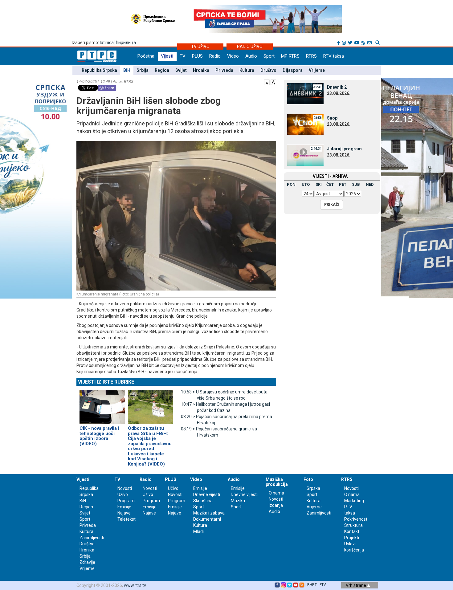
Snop (332, 118)
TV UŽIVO (200, 46)
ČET (330, 184)
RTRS (311, 56)
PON (291, 184)
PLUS (197, 56)
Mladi (198, 531)
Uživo (122, 494)
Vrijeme (317, 70)
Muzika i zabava (209, 513)
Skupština (203, 500)
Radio (215, 56)
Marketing (354, 500)
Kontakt (351, 531)
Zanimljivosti (92, 537)
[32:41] (305, 93)
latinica (107, 42)
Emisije (124, 506)
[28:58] (305, 124)
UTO (306, 184)
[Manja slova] (267, 81)
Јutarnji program (344, 148)
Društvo (268, 70)
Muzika (238, 500)
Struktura (353, 525)
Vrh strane (356, 585)
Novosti (124, 488)
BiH (126, 70)
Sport (269, 56)
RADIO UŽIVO (250, 46)
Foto (308, 479)
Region (162, 70)
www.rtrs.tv (135, 585)
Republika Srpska (99, 70)
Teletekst (126, 519)
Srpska (313, 488)
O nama (276, 492)
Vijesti (167, 56)
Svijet (181, 70)
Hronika (201, 70)
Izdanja (276, 505)
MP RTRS (290, 56)
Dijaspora (293, 70)
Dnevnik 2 (337, 87)
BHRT (312, 585)
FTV (323, 585)
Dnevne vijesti (206, 494)
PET (342, 184)
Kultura (246, 70)
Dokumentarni (207, 519)
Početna (145, 56)
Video (233, 56)
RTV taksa (333, 56)
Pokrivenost (355, 519)
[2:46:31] (305, 155)
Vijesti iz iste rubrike (106, 382)
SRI (319, 184)
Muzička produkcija (277, 481)
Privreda (224, 70)
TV (183, 56)
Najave (124, 513)
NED (370, 184)
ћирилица (126, 42)
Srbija (143, 70)
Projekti (351, 537)
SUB (356, 184)
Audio (251, 56)
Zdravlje (87, 562)
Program (126, 500)
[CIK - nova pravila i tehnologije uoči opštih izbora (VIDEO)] (102, 404)
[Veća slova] (273, 81)
